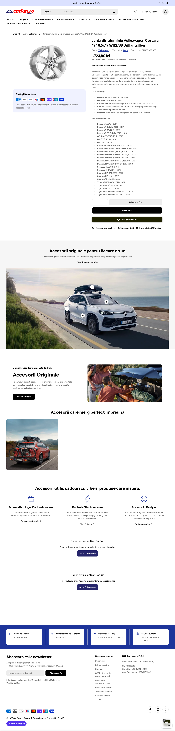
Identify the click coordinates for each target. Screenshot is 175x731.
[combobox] (79, 12)
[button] (127, 219)
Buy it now (127, 210)
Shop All (16, 34)
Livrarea (104, 60)
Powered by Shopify (56, 718)
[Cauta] (114, 11)
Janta (125, 50)
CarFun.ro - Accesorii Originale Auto (29, 718)
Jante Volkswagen (31, 34)
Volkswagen (103, 50)
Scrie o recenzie (87, 553)
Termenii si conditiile (40, 680)
